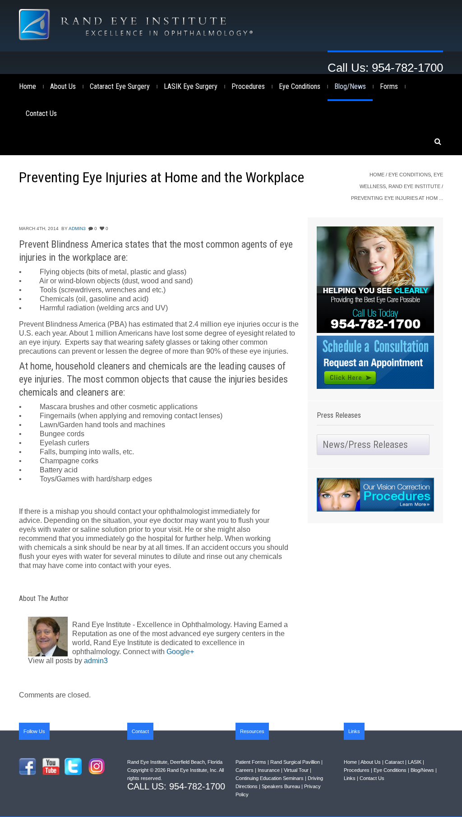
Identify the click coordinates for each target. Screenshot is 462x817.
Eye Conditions (299, 86)
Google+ (180, 651)
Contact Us (41, 113)
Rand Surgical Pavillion (295, 762)
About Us (63, 86)
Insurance (269, 770)
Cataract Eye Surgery (120, 86)
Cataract (394, 762)
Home (27, 86)
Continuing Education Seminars (270, 778)
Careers (245, 770)
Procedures (248, 86)
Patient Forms (251, 762)
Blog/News (350, 86)
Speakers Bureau (281, 786)
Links (350, 778)
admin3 (77, 228)
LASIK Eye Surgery (190, 86)
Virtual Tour (296, 770)
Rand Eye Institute (414, 186)
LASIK (414, 762)
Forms (389, 86)
